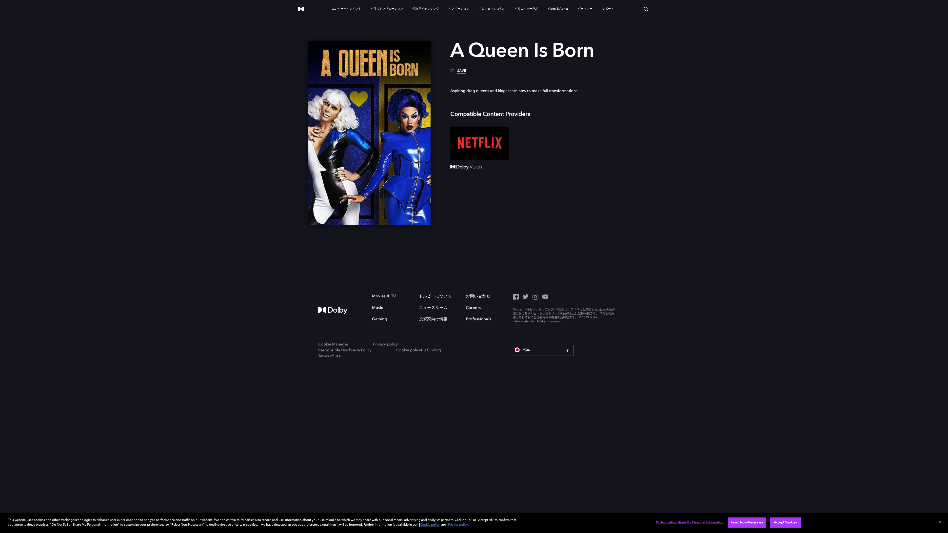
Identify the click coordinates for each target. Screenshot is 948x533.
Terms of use (329, 356)
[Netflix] (479, 143)
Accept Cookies (785, 522)
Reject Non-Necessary (747, 522)
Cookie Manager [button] (333, 344)
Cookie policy (408, 350)
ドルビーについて (435, 296)
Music (377, 308)
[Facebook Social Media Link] (516, 297)
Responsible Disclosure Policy (345, 350)
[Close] (940, 522)
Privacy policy (385, 344)
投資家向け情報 (433, 319)
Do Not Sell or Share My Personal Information (690, 522)
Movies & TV (384, 296)
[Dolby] (301, 9)
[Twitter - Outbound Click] (526, 297)
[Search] (646, 9)
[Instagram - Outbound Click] (535, 297)
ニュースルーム (433, 308)
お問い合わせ (478, 296)
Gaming (379, 319)
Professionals (478, 319)
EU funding (431, 350)
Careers (473, 308)
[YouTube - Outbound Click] (545, 297)
